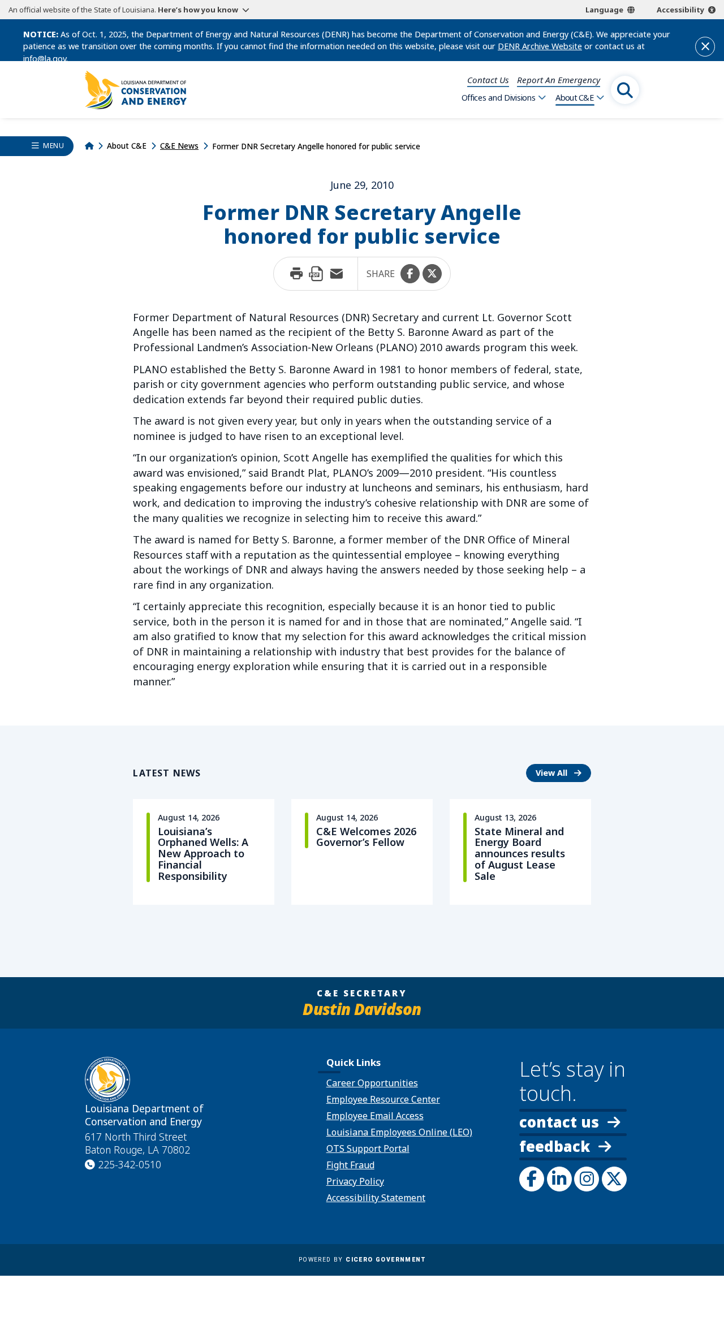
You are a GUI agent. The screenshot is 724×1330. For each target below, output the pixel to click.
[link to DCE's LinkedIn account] (559, 1179)
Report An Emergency (558, 79)
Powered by (362, 1259)
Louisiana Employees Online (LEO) (399, 1132)
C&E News (179, 145)
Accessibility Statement (375, 1197)
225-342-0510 (129, 1164)
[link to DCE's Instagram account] (586, 1179)
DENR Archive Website (540, 46)
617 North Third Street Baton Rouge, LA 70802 (137, 1143)
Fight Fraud (350, 1165)
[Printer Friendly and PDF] (316, 273)
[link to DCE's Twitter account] (614, 1179)
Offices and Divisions (499, 97)
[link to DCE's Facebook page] (531, 1179)
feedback (554, 1147)
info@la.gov (44, 58)
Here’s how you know (198, 10)
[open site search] (625, 90)
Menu (53, 145)
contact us (559, 1122)
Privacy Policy (355, 1181)
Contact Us (488, 79)
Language (604, 10)
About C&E (574, 97)
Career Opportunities (372, 1083)
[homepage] (136, 90)
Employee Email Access (375, 1115)
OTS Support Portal (368, 1148)
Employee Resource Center (383, 1099)
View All (563, 772)
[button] (410, 273)
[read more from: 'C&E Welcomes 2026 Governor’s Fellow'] (362, 852)
